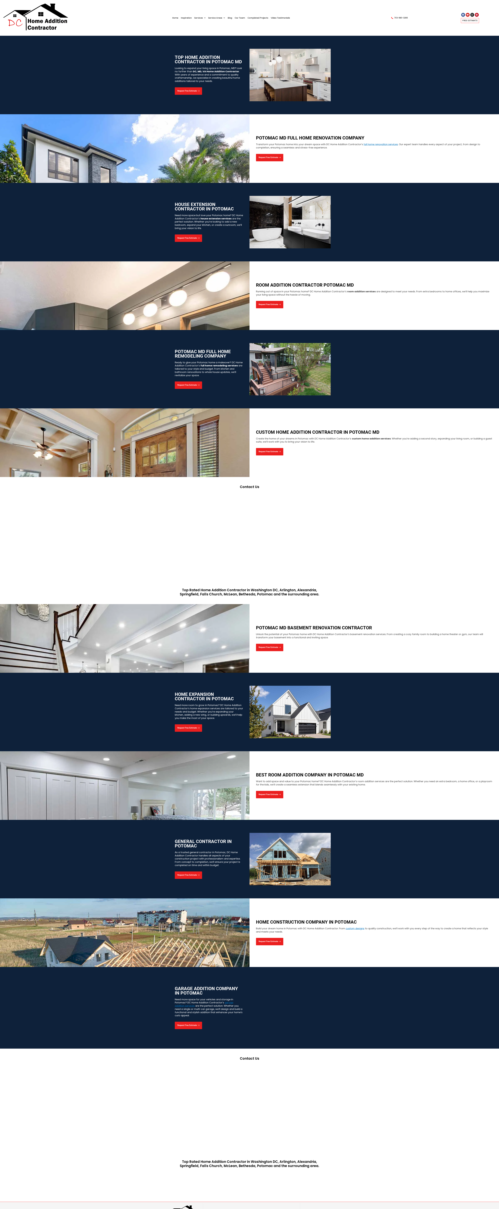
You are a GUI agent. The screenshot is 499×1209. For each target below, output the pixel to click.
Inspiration (186, 17)
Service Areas (215, 17)
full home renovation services (381, 144)
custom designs (355, 928)
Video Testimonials (280, 17)
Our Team (240, 17)
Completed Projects (258, 17)
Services (198, 17)
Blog (230, 17)
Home (175, 17)
